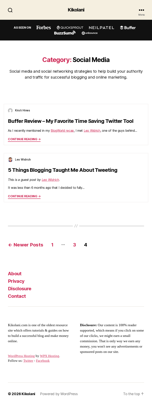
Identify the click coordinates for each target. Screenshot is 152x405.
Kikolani (76, 10)
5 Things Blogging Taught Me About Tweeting (62, 170)
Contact (17, 296)
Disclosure (19, 288)
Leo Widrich (92, 130)
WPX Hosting (49, 356)
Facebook (43, 361)
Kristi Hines (22, 110)
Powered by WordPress (59, 394)
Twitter (28, 361)
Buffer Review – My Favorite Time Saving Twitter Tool (70, 121)
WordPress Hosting (21, 356)
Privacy (16, 281)
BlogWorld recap (62, 130)
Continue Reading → (24, 139)
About (15, 273)
